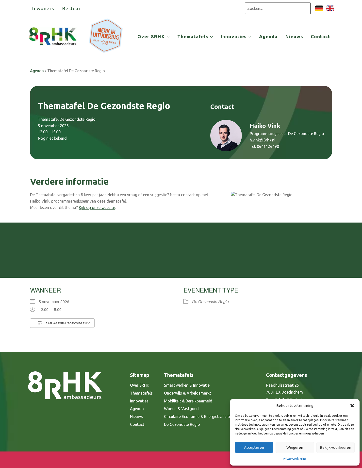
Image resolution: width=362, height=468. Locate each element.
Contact (320, 36)
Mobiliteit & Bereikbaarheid (188, 401)
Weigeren (294, 447)
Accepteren (254, 447)
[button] (352, 405)
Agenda (268, 36)
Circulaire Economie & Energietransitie (198, 416)
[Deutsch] (319, 11)
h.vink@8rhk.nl (262, 140)
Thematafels (141, 393)
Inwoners (43, 8)
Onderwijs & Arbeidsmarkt (187, 393)
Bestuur (71, 8)
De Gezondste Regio (210, 301)
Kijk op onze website (97, 207)
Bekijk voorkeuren (335, 447)
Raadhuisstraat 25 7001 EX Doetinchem (284, 389)
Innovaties (139, 401)
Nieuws (294, 36)
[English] (330, 11)
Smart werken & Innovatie (187, 385)
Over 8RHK (139, 385)
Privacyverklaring (295, 458)
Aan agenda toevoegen (66, 323)
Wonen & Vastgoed (181, 408)
